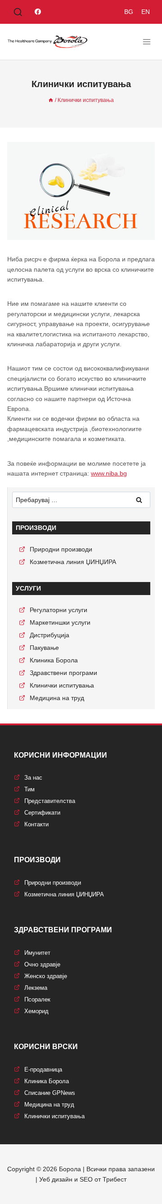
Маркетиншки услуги (60, 622)
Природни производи (61, 549)
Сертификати (42, 812)
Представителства (49, 801)
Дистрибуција (49, 635)
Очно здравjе (42, 964)
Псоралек (37, 999)
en (145, 11)
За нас (33, 777)
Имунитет (37, 952)
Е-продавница (43, 1069)
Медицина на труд (57, 697)
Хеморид (36, 1011)
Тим (29, 789)
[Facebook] (38, 11)
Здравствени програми (63, 672)
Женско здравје (45, 976)
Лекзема (35, 987)
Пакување (44, 647)
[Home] (51, 100)
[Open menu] (146, 42)
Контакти (36, 824)
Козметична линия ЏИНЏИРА (73, 561)
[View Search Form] (18, 13)
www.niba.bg (109, 473)
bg (128, 11)
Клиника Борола (54, 660)
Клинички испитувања (62, 685)
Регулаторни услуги (58, 609)
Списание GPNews (49, 1092)
